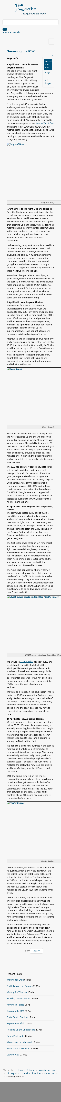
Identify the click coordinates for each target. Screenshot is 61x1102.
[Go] (5, 29)
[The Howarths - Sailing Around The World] (30, 8)
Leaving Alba (13, 1054)
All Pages (48, 82)
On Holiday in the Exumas (20, 986)
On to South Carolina (17, 1017)
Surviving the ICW (48, 64)
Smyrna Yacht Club (44, 123)
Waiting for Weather (17, 992)
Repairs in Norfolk (16, 1023)
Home (20, 1070)
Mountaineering (46, 1070)
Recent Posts (50, 1073)
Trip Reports (12, 1073)
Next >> (36, 950)
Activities (31, 1070)
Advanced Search (11, 32)
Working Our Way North (19, 998)
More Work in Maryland (18, 1048)
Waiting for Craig (15, 979)
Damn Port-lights (15, 1036)
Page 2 (47, 74)
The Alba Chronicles (31, 1073)
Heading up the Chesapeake (21, 1029)
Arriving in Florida (15, 1004)
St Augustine (26, 661)
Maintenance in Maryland (19, 1042)
